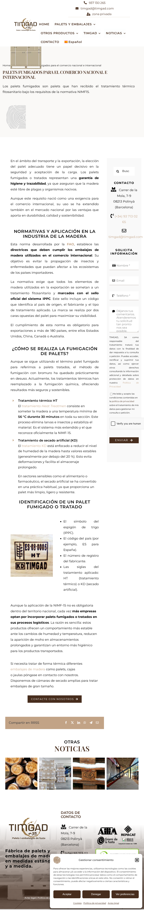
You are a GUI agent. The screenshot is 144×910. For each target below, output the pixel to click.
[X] (72, 722)
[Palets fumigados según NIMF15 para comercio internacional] (28, 819)
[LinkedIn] (79, 722)
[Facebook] (66, 722)
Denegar (96, 894)
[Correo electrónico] (97, 722)
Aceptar (67, 894)
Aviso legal (113, 903)
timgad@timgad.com (126, 237)
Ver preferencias (125, 894)
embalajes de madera (28, 669)
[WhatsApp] (85, 722)
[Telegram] (91, 722)
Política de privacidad (94, 903)
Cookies (77, 903)
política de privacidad (123, 401)
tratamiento (44, 406)
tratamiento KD (34, 446)
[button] (137, 860)
